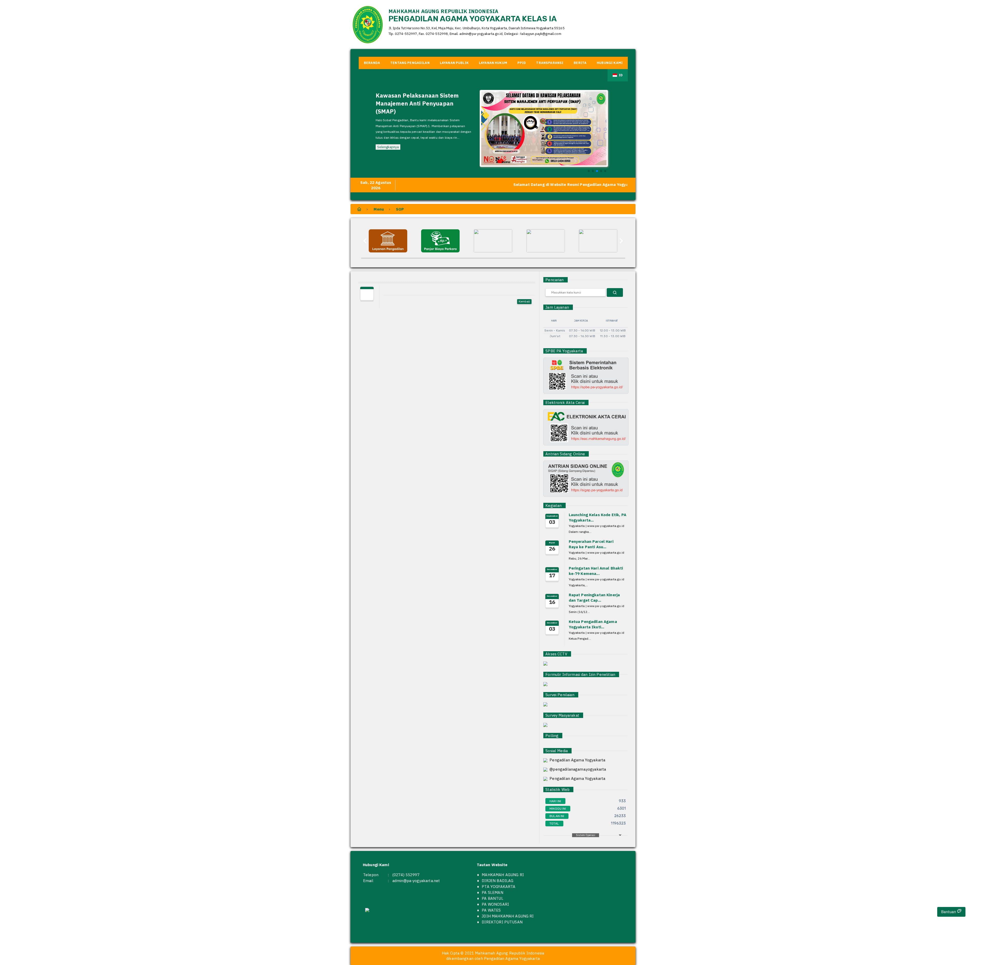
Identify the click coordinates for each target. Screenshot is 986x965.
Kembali (524, 301)
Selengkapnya (388, 131)
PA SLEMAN (492, 892)
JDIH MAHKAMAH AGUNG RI (508, 916)
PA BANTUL (492, 898)
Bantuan (949, 911)
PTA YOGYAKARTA (498, 886)
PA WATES (491, 910)
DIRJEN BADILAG (497, 880)
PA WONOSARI (495, 904)
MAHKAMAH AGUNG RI (503, 874)
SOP (400, 209)
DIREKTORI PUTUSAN (502, 922)
